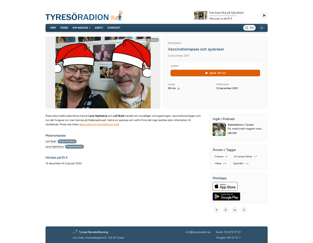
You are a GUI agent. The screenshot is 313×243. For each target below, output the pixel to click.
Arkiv (99, 27)
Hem (53, 27)
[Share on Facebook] (216, 210)
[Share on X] (225, 210)
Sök (252, 27)
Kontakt (114, 27)
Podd (64, 27)
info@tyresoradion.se (198, 232)
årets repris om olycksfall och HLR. (99, 124)
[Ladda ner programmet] (178, 88)
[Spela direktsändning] (264, 15)
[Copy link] (244, 210)
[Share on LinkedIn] (235, 210)
